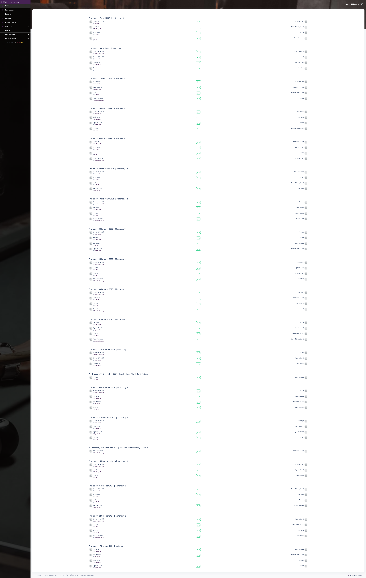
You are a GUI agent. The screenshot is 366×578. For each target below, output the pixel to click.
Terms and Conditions (51, 575)
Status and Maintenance (87, 575)
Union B (95, 38)
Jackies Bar (97, 34)
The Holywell (97, 29)
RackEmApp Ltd (354, 575)
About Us (38, 575)
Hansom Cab (97, 23)
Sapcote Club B (299, 62)
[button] (15, 10)
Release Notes (74, 575)
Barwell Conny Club (99, 53)
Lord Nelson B (299, 21)
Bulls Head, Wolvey (99, 100)
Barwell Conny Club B (297, 27)
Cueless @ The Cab (98, 21)
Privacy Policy (64, 575)
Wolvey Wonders (299, 38)
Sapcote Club (97, 89)
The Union (96, 40)
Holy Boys (96, 27)
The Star (301, 32)
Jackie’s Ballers (97, 32)
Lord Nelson (97, 64)
